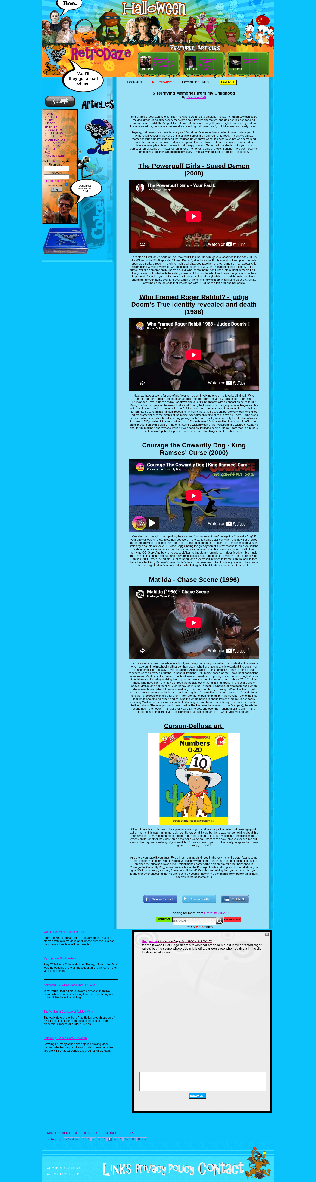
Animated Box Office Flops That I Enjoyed (70, 985)
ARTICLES (51, 120)
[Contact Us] (219, 1174)
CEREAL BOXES (55, 136)
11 (133, 1139)
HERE (53, 161)
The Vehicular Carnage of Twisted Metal (69, 1011)
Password (57, 172)
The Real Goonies (250, 60)
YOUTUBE (51, 117)
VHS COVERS (54, 133)
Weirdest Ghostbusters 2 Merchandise (165, 61)
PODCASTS (52, 146)
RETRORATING (85, 1133)
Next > (142, 1139)
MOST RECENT (59, 1133)
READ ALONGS (55, 143)
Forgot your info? (57, 180)
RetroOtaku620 (196, 97)
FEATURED (109, 1133)
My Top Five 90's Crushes (60, 958)
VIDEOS (50, 123)
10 (126, 1139)
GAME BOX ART (55, 139)
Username (56, 164)
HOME (49, 113)
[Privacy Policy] (163, 1174)
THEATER (51, 126)
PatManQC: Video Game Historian (65, 1038)
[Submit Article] (60, 106)
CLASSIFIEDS (54, 130)
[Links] (115, 1169)
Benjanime (149, 941)
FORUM (50, 149)
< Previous (72, 1139)
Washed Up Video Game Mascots (65, 931)
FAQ (47, 152)
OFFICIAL (128, 1133)
